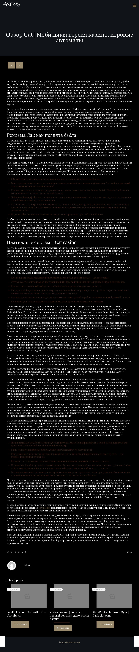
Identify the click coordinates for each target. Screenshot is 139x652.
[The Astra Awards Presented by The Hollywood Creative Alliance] (11, 4)
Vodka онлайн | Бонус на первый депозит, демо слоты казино (69, 615)
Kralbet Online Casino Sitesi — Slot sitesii (27, 613)
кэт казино (44, 507)
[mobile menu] (134, 5)
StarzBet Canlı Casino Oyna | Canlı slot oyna (110, 613)
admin (27, 565)
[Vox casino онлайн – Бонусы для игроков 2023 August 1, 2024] (2, 641)
